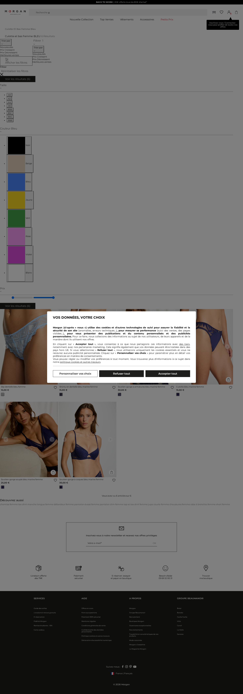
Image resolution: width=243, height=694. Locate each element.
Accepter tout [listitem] (167, 373)
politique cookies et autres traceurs (80, 361)
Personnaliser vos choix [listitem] (75, 373)
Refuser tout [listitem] (121, 373)
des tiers (184, 344)
